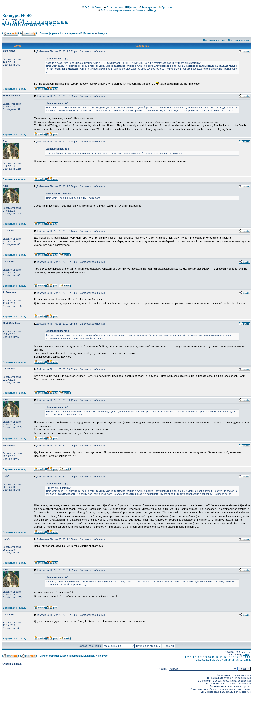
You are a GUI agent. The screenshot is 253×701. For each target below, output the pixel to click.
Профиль (166, 7)
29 (35, 25)
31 (43, 25)
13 (38, 22)
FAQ (87, 7)
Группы (132, 7)
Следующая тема (238, 40)
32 (47, 25)
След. (53, 25)
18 (58, 22)
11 (30, 22)
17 (54, 22)
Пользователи (115, 7)
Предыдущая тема (214, 40)
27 (27, 25)
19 (62, 22)
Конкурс (103, 33)
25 (19, 25)
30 (39, 25)
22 (7, 25)
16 (50, 22)
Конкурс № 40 (17, 15)
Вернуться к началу (14, 89)
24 (15, 25)
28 (31, 25)
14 (42, 22)
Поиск (98, 7)
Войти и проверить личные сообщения (123, 10)
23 (11, 25)
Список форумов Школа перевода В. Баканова (67, 33)
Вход (153, 10)
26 (23, 25)
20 (66, 22)
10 (26, 22)
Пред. (21, 19)
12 (34, 22)
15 (46, 22)
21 (3, 25)
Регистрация (149, 7)
